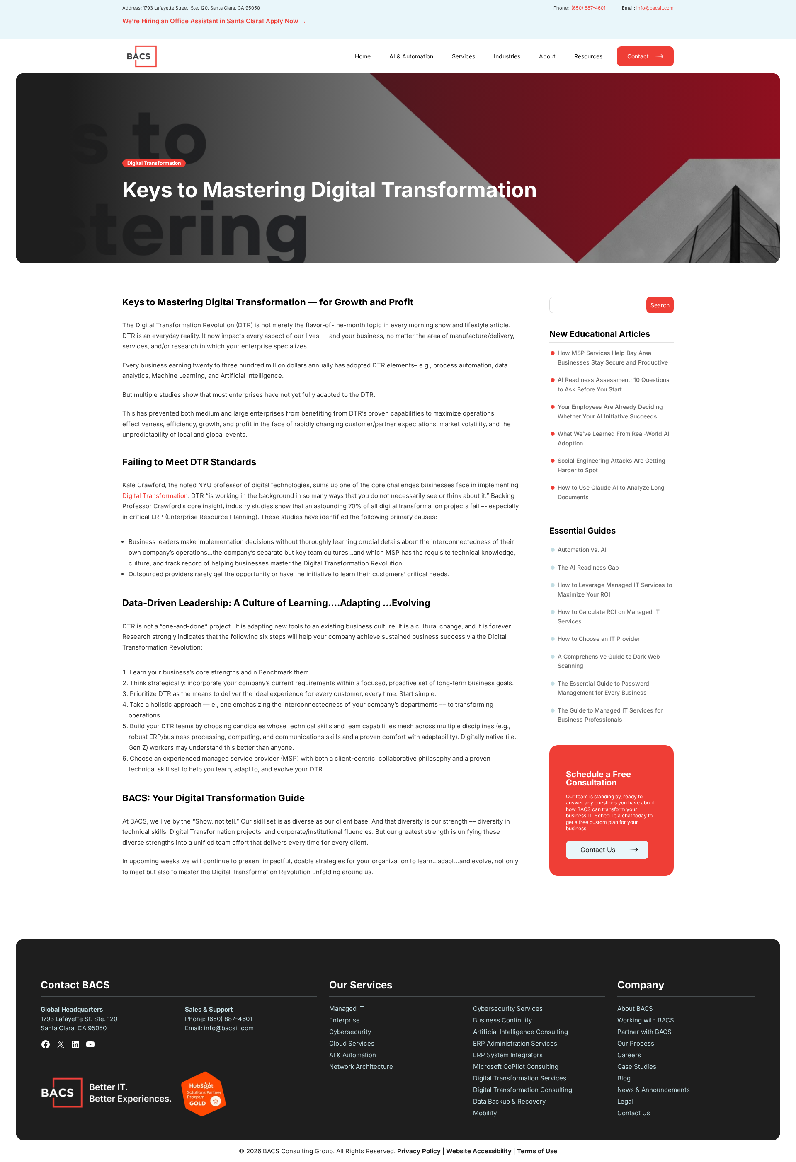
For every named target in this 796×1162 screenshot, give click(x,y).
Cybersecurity (350, 1032)
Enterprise (344, 1020)
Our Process (635, 1043)
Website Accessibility (479, 1151)
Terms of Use (537, 1151)
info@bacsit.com (655, 8)
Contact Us (597, 850)
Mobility (485, 1113)
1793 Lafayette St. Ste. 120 (80, 1019)
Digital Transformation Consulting (522, 1090)
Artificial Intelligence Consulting (520, 1032)
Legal (625, 1101)
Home (363, 56)
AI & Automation (411, 56)
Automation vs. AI (582, 549)
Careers (629, 1055)
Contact (638, 56)
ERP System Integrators (508, 1055)
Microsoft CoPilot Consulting (515, 1066)
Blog (624, 1078)
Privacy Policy (419, 1151)
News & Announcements (653, 1090)
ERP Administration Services (515, 1043)
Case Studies (636, 1066)
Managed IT (346, 1008)
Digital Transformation (154, 163)
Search (660, 305)
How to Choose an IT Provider (599, 638)
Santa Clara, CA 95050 (74, 1028)
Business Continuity (502, 1020)
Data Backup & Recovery (509, 1101)
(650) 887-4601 (588, 8)
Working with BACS (645, 1020)
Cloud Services (351, 1043)
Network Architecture (361, 1066)
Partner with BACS (644, 1032)
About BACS (635, 1008)
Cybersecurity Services (508, 1008)
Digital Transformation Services (519, 1078)
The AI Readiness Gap (588, 567)
